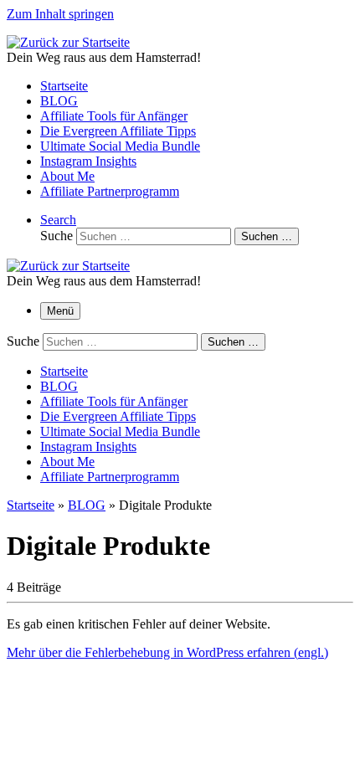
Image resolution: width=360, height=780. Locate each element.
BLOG (86, 505)
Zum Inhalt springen (60, 14)
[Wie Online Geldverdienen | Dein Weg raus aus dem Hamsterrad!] (68, 42)
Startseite (30, 505)
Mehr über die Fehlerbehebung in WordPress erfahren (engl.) (167, 652)
